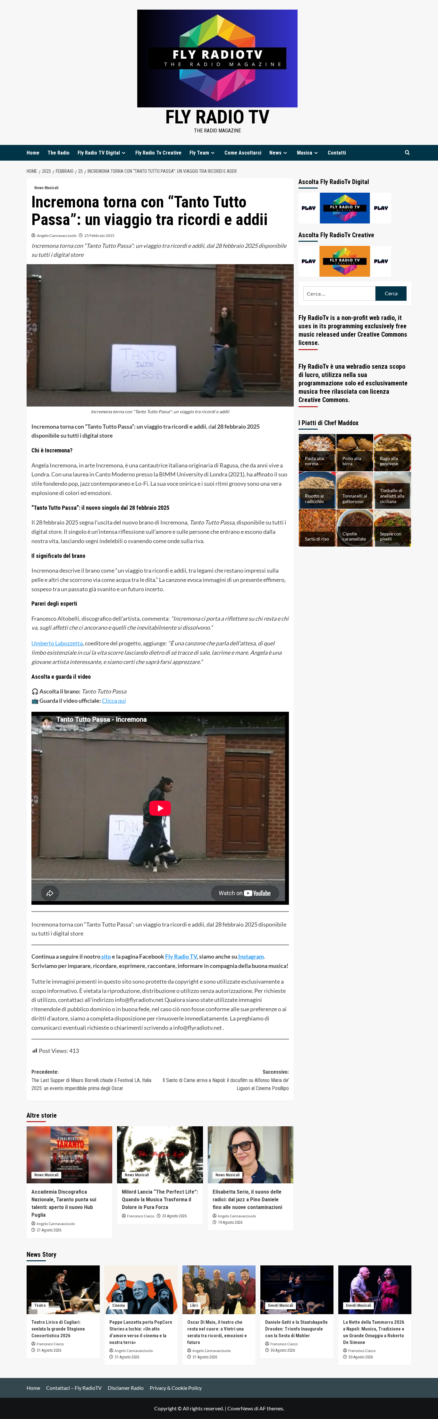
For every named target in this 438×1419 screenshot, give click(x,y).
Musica (304, 153)
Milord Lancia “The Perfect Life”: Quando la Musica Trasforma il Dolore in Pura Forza (160, 1199)
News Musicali (46, 188)
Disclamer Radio (126, 1388)
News (275, 153)
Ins (241, 956)
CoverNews (240, 1408)
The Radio (58, 153)
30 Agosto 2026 (283, 1350)
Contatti (337, 153)
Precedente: (91, 1080)
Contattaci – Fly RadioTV (74, 1388)
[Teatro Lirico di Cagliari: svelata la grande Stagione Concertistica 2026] (63, 1289)
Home (33, 153)
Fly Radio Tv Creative (158, 153)
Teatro (40, 1305)
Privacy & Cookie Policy (176, 1388)
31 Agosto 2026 (49, 1350)
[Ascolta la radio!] (345, 207)
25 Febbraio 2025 (99, 235)
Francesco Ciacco (141, 1216)
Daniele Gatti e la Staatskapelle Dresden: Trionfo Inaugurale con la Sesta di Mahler (296, 1329)
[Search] (407, 152)
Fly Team (199, 153)
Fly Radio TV (217, 116)
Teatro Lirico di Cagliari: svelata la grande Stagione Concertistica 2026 (58, 1329)
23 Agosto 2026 (174, 1216)
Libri (194, 1305)
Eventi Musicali (280, 1305)
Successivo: (226, 1080)
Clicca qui (114, 700)
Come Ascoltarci (242, 153)
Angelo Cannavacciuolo (57, 235)
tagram (255, 956)
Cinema (118, 1305)
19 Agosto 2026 (230, 1222)
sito (105, 956)
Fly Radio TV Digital (99, 153)
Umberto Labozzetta (57, 643)
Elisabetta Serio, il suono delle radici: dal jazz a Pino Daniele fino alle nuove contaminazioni (247, 1199)
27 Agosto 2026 (49, 1230)
